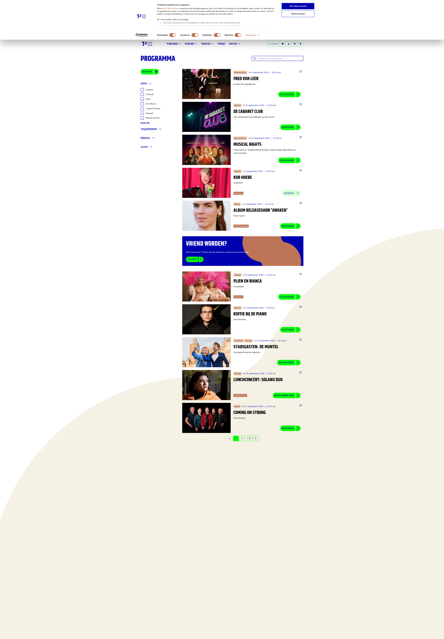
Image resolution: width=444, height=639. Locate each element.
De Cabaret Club (248, 111)
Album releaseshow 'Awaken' (260, 210)
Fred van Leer (245, 78)
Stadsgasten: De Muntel (255, 346)
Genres (144, 83)
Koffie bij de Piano (250, 314)
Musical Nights (247, 144)
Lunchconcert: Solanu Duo (258, 379)
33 (250, 438)
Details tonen (250, 35)
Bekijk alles (145, 123)
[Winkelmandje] (294, 44)
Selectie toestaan (298, 14)
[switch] (194, 35)
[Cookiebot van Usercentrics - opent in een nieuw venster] (142, 35)
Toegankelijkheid (149, 129)
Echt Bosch (151, 103)
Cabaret (149, 89)
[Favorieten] (282, 44)
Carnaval (149, 94)
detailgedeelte (239, 29)
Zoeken (274, 44)
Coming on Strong (249, 412)
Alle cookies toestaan (298, 6)
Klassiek (149, 113)
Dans (148, 99)
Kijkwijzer (145, 138)
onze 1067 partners (171, 8)
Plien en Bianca (247, 281)
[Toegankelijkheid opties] (300, 44)
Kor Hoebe (242, 177)
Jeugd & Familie (153, 108)
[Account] (288, 44)
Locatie (144, 147)
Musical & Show (153, 118)
